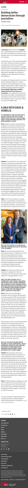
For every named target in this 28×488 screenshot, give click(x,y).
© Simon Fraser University (20, 479)
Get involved (4, 425)
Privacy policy (12, 479)
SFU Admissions (4, 459)
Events (2, 427)
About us (3, 438)
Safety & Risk (4, 454)
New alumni (4, 436)
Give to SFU (3, 463)
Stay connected (5, 423)
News (2, 429)
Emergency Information (6, 465)
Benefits (3, 432)
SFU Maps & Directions (6, 456)
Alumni (3, 7)
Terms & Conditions (4, 479)
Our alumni (3, 434)
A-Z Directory (4, 467)
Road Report (4, 461)
